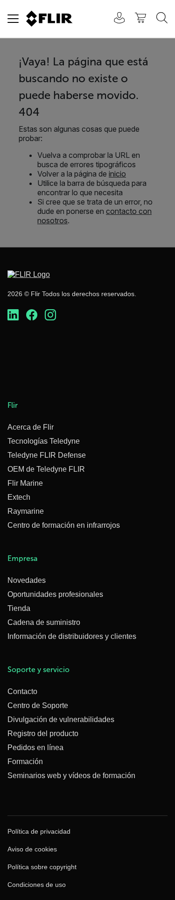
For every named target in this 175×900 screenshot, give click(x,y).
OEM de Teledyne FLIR (46, 469)
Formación (25, 761)
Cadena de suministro (43, 622)
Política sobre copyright (42, 867)
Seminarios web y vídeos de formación (71, 776)
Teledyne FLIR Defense (46, 455)
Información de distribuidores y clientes (71, 636)
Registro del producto (42, 733)
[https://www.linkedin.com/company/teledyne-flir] (13, 315)
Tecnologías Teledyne (43, 441)
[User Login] (114, 19)
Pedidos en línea (35, 747)
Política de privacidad (38, 831)
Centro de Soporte (37, 705)
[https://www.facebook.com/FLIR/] (31, 315)
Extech (18, 497)
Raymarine (25, 511)
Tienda (18, 608)
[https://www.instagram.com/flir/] (50, 315)
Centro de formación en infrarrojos (63, 525)
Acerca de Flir (30, 427)
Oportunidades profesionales (55, 594)
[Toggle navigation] (13, 18)
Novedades (26, 580)
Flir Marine (25, 483)
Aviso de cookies (32, 849)
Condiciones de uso (36, 884)
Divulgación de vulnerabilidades (60, 719)
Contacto (22, 691)
